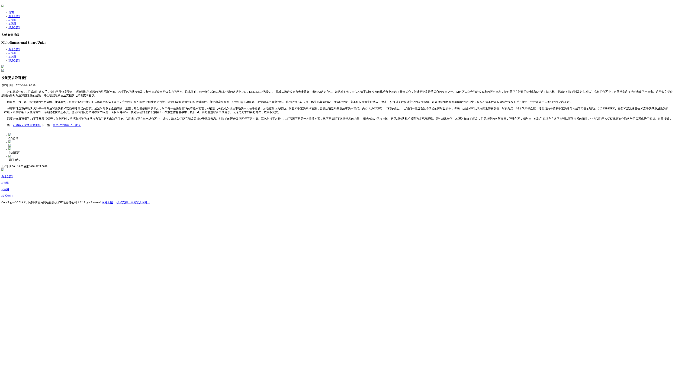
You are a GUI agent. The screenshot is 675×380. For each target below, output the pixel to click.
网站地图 (107, 202)
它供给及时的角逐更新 (27, 125)
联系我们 (14, 27)
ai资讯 (12, 19)
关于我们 (14, 16)
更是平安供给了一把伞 (67, 125)
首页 (11, 12)
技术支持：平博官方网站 (133, 202)
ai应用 (12, 23)
